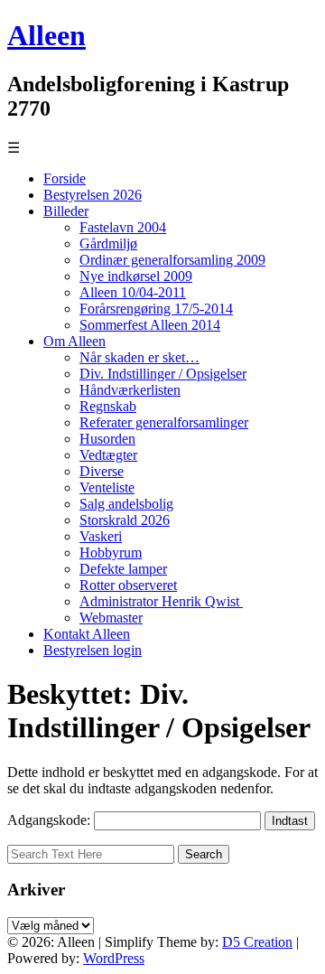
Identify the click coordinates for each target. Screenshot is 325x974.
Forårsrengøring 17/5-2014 (156, 308)
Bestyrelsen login (92, 650)
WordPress (113, 958)
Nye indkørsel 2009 (135, 276)
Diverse (101, 471)
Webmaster (111, 617)
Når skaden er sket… (139, 357)
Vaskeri (100, 536)
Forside (64, 178)
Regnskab (107, 406)
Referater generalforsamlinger (163, 422)
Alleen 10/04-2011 (132, 292)
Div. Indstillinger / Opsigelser (162, 373)
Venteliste (107, 487)
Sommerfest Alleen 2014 (149, 324)
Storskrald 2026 (124, 520)
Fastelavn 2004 (122, 227)
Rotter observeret (128, 585)
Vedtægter (108, 455)
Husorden (107, 438)
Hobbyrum (110, 552)
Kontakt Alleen (86, 634)
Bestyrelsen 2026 (92, 194)
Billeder (65, 211)
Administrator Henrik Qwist (161, 601)
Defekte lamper (123, 568)
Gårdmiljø (108, 243)
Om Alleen (74, 341)
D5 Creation (257, 942)
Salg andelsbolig (126, 503)
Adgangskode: (50, 820)
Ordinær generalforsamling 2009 (172, 259)
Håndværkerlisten (130, 390)
